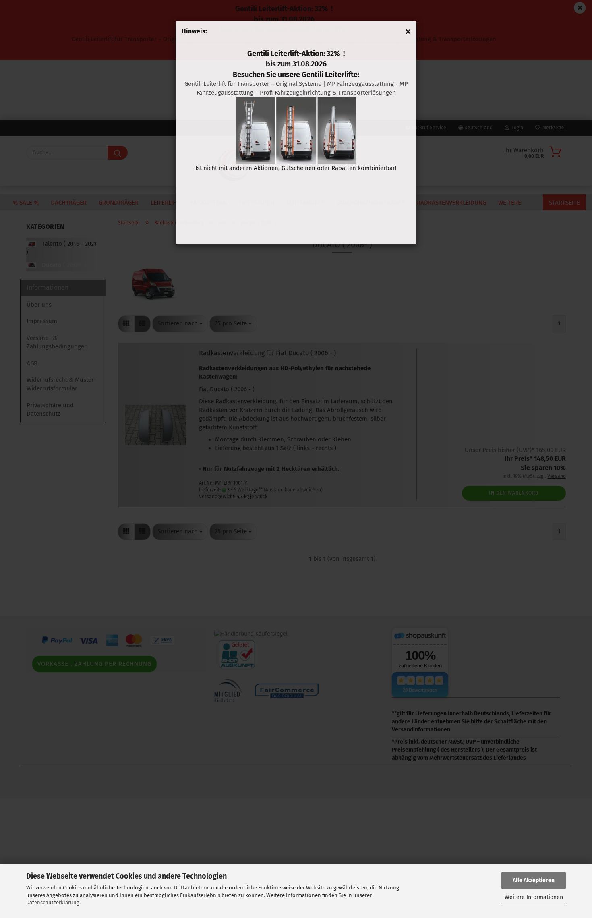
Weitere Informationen (534, 897)
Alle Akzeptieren (534, 880)
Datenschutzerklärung (52, 902)
